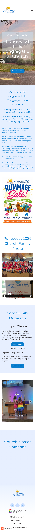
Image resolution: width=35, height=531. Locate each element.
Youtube (24, 112)
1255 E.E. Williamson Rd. (17, 517)
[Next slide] (30, 401)
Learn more (17, 344)
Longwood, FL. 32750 (17, 520)
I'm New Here (17, 71)
